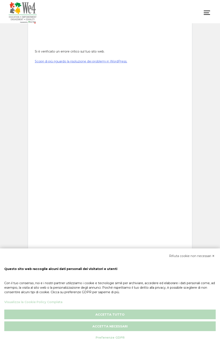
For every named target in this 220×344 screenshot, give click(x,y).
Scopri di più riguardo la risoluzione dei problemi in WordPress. (81, 61)
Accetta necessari (110, 326)
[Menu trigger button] (206, 12)
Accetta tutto (110, 314)
